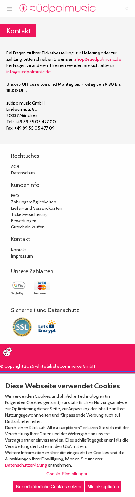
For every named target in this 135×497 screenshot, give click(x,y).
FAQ (15, 195)
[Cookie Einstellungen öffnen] (7, 351)
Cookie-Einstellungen (67, 473)
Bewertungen (23, 220)
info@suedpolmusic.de (28, 71)
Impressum (22, 256)
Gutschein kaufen (28, 227)
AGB (15, 166)
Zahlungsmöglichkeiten (33, 202)
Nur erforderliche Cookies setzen (48, 486)
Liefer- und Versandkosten (36, 208)
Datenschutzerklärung (26, 465)
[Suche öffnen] (127, 9)
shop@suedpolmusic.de (97, 59)
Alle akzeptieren (103, 486)
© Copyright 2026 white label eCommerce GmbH (47, 366)
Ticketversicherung (29, 214)
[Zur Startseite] (57, 9)
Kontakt (18, 250)
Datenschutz (23, 173)
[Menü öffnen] (9, 8)
